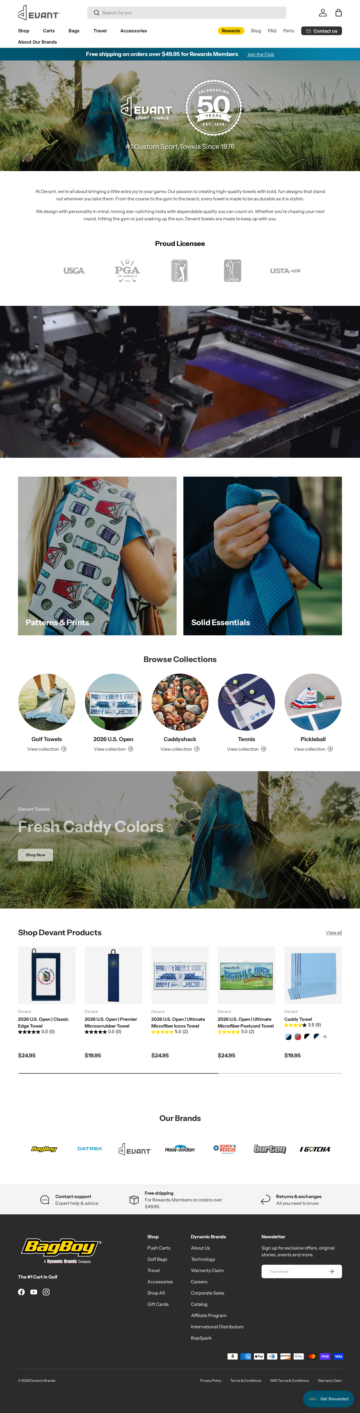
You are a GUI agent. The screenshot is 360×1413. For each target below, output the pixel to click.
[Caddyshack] (180, 702)
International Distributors (217, 1326)
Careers (199, 1281)
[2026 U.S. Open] (113, 702)
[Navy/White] (317, 1036)
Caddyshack (180, 739)
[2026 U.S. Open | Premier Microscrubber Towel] (113, 975)
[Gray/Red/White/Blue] (297, 1036)
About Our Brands (37, 42)
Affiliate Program (209, 1315)
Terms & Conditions (245, 1380)
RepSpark (201, 1338)
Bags (74, 30)
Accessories (133, 30)
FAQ (272, 30)
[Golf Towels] (46, 702)
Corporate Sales (207, 1293)
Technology (203, 1259)
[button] (338, 12)
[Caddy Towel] (313, 975)
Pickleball (313, 739)
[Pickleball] (313, 702)
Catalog (199, 1304)
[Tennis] (246, 702)
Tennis (246, 739)
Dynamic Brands (42, 1380)
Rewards (231, 30)
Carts (49, 30)
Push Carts (158, 1248)
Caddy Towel (298, 1019)
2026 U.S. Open (113, 739)
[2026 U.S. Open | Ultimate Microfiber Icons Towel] (180, 975)
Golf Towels (47, 739)
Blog (256, 30)
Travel (100, 30)
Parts (288, 30)
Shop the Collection (180, 862)
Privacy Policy (210, 1380)
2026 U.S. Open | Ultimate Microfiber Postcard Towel (246, 1022)
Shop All (156, 1293)
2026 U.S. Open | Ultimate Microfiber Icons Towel (178, 1022)
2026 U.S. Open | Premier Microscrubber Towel (111, 1022)
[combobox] (186, 12)
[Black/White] (307, 1036)
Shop (23, 30)
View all (334, 932)
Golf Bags (157, 1259)
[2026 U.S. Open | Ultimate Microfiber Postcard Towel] (246, 975)
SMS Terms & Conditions (289, 1380)
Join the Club (260, 54)
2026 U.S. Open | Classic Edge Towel (43, 1022)
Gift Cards (158, 1304)
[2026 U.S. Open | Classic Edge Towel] (47, 975)
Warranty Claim (207, 1270)
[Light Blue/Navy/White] (288, 1036)
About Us (200, 1248)
